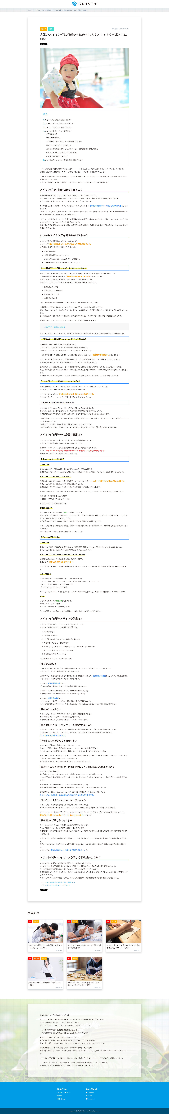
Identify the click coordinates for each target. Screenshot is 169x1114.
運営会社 (59, 1096)
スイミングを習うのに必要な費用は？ (58, 127)
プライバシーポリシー (64, 1092)
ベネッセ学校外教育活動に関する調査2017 (60, 882)
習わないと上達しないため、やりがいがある (62, 153)
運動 (50, 29)
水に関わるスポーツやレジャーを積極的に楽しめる (64, 141)
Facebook (90, 1092)
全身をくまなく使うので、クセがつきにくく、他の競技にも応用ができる (72, 149)
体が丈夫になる (51, 134)
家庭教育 (36, 958)
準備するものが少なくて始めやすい (58, 145)
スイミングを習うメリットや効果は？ (58, 131)
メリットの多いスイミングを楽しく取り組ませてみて (64, 160)
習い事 (43, 29)
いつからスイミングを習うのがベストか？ (60, 124)
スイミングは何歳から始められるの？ (58, 120)
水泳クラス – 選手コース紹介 (54, 327)
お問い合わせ (61, 1099)
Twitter (90, 1096)
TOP (34, 10)
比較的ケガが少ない (53, 138)
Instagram (90, 1099)
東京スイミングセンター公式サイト (57, 885)
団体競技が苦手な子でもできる (57, 156)
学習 (30, 921)
